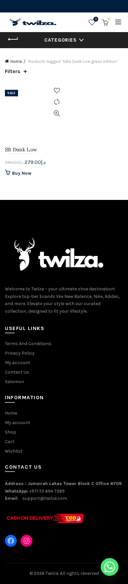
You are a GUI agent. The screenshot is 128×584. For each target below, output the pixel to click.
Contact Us (17, 372)
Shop (10, 432)
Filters (12, 71)
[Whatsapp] (109, 567)
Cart (9, 441)
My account (17, 362)
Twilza (52, 573)
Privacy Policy (19, 353)
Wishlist (96, 19)
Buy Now (22, 173)
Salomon (14, 381)
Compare (56, 102)
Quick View (56, 113)
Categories (60, 40)
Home (16, 61)
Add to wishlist (56, 90)
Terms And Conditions (28, 343)
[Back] (13, 39)
